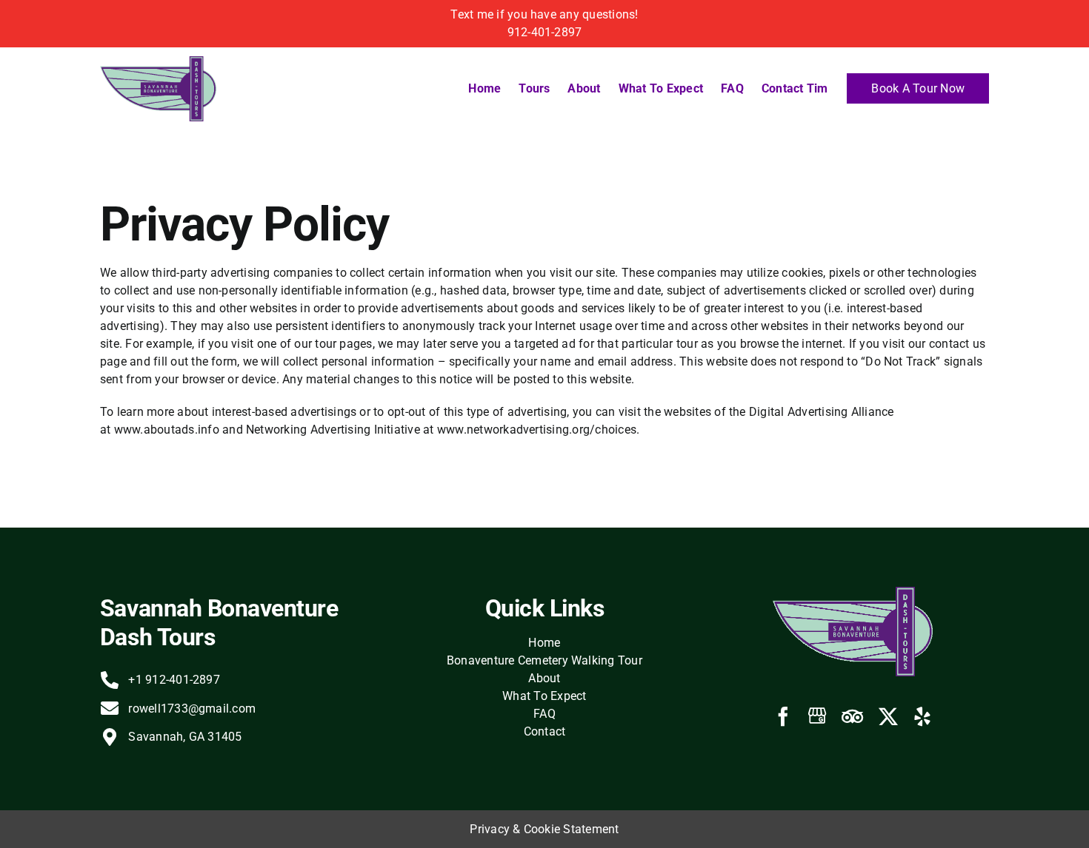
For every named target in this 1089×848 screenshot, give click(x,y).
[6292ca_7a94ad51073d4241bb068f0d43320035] (158, 62)
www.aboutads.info (166, 430)
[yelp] (922, 716)
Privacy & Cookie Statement (544, 829)
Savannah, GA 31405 (185, 737)
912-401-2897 (544, 32)
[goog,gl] (817, 715)
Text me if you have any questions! (544, 14)
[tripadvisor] (852, 716)
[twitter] (888, 716)
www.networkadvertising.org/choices (536, 430)
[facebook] (783, 716)
